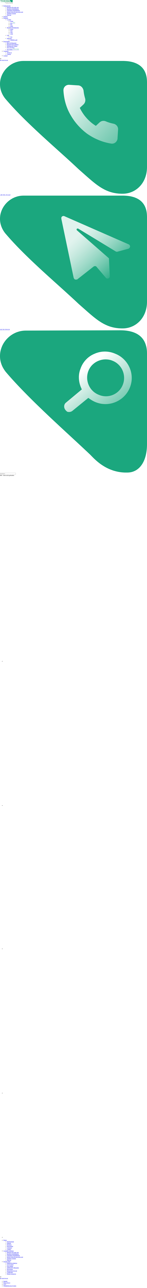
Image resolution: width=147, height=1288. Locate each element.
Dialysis (9, 15)
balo (11, 30)
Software (9, 38)
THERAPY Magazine (13, 1267)
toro (12, 23)
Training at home (11, 13)
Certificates (10, 1272)
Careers (9, 54)
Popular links (6, 1261)
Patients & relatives (12, 1263)
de (0, 60)
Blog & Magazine (11, 43)
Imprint (5, 1281)
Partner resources (11, 1274)
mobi (11, 26)
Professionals (6, 6)
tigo (11, 24)
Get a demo (10, 1266)
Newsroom (10, 1269)
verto (11, 34)
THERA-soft (13, 40)
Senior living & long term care (15, 12)
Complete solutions (8, 1251)
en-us (6, 60)
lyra (11, 37)
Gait (8, 35)
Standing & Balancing (13, 27)
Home (5, 1240)
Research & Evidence (12, 44)
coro (11, 32)
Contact (5, 55)
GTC (4, 1284)
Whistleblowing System (9, 1286)
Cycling (9, 19)
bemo (11, 21)
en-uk (3, 60)
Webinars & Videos (12, 46)
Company (6, 51)
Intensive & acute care (13, 7)
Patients (5, 16)
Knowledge (6, 41)
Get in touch (10, 1264)
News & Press (10, 47)
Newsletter (13, 49)
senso (11, 29)
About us (9, 52)
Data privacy (6, 1282)
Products (5, 18)
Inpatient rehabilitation (13, 9)
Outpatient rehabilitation (13, 10)
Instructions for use (12, 1271)
